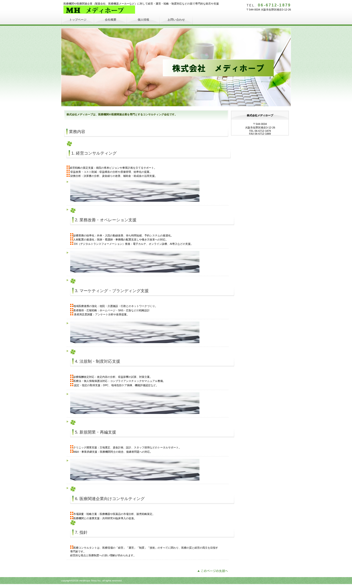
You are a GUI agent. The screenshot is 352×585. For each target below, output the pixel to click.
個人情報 (143, 19)
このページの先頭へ (214, 570)
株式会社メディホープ (99, 10)
